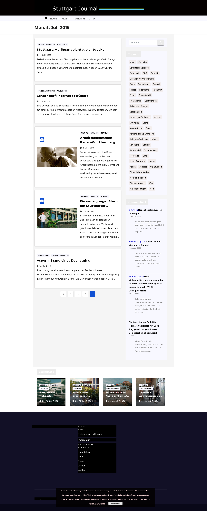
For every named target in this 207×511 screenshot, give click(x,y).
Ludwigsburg (43, 255)
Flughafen (157, 90)
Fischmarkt (144, 90)
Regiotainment (112, 388)
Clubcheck (135, 73)
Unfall (145, 156)
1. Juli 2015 (88, 211)
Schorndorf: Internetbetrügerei (63, 96)
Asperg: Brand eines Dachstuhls (63, 260)
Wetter (81, 470)
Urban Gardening (137, 161)
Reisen (81, 461)
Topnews (104, 133)
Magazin (94, 133)
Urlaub (152, 161)
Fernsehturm (144, 84)
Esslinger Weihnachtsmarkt (142, 79)
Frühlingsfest (135, 101)
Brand (132, 62)
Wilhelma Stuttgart (138, 189)
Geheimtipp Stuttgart (139, 106)
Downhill (155, 73)
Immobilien (84, 452)
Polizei (65, 19)
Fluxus (132, 95)
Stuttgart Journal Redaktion (143, 322)
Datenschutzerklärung (90, 434)
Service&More (79, 19)
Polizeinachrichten (46, 45)
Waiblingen (62, 91)
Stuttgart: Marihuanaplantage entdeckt (70, 49)
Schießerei (135, 145)
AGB (80, 429)
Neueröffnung (136, 128)
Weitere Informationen (97, 503)
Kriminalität (134, 123)
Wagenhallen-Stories (139, 172)
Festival (156, 84)
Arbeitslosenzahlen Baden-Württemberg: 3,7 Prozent (98, 142)
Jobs (80, 456)
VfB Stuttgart (156, 167)
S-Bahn (154, 139)
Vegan (133, 167)
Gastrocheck (151, 101)
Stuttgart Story (150, 150)
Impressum (84, 440)
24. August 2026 (84, 401)
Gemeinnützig (136, 112)
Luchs (145, 123)
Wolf (152, 189)
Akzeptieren (115, 503)
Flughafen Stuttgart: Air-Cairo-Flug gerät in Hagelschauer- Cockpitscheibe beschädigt (144, 329)
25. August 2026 (51, 401)
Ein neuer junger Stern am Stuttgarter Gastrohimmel (99, 205)
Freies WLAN (145, 95)
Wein (151, 183)
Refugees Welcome (139, 139)
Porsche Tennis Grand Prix (142, 134)
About (92, 19)
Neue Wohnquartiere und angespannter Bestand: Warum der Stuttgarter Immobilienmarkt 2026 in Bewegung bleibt (146, 283)
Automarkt (84, 447)
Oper (148, 128)
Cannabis (142, 62)
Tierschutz (134, 156)
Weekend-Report (138, 178)
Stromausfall (135, 150)
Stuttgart (62, 45)
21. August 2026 (116, 401)
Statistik (146, 145)
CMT (145, 73)
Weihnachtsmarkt (137, 183)
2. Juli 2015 (45, 55)
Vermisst (143, 167)
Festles (133, 90)
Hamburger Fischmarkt (140, 117)
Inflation (157, 117)
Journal (54, 19)
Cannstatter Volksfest (139, 68)
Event (132, 84)
